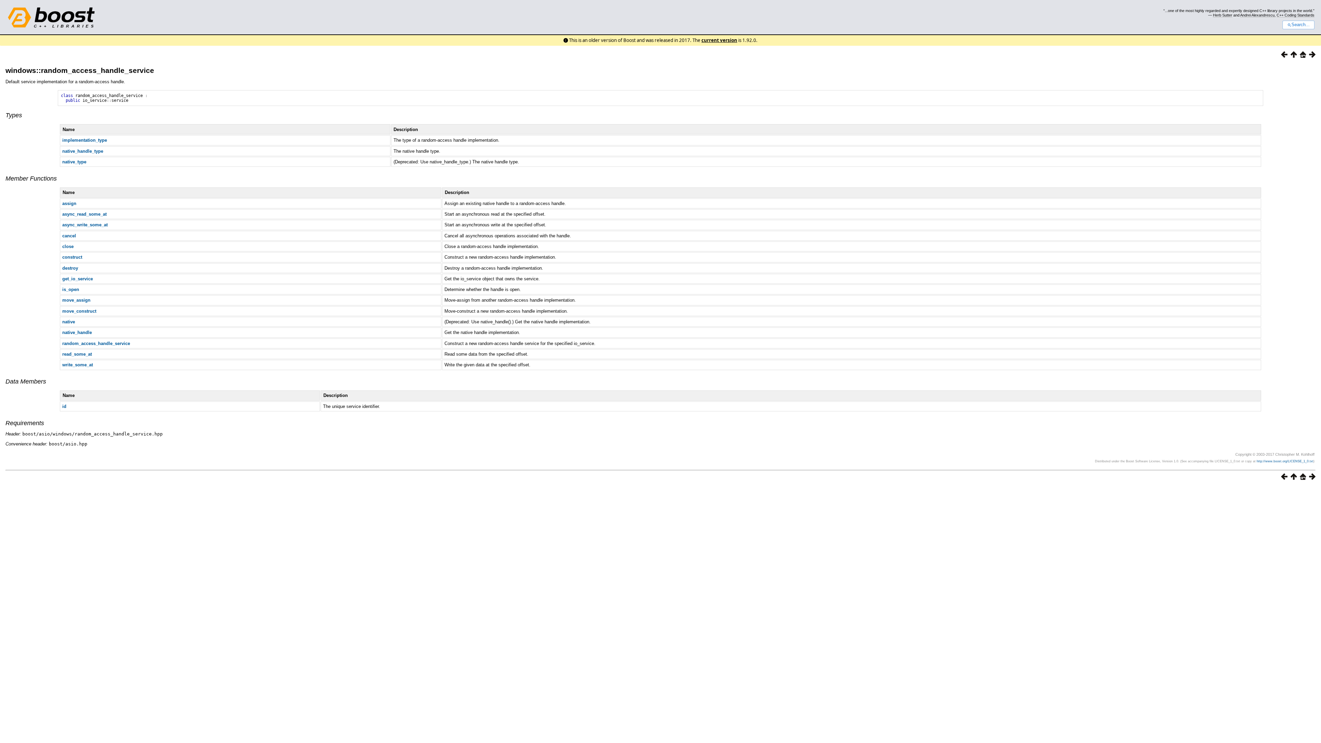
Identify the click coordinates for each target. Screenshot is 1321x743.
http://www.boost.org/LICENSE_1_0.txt (1285, 461)
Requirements (25, 423)
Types (14, 115)
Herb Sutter (1222, 15)
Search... (1300, 24)
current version (719, 40)
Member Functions (31, 178)
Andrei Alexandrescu (1257, 15)
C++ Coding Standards (1295, 15)
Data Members (26, 381)
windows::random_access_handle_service (80, 70)
